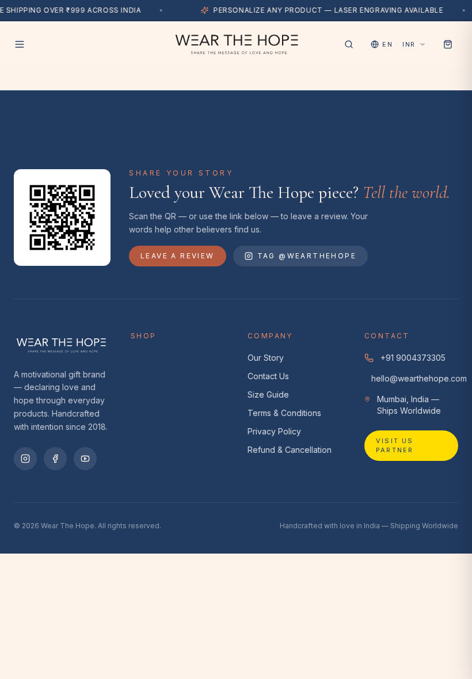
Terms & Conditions (284, 413)
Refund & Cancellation (290, 450)
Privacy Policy (274, 431)
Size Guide (268, 394)
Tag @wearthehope (306, 255)
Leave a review (177, 255)
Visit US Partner (395, 446)
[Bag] (447, 44)
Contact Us (268, 376)
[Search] (348, 44)
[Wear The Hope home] (236, 44)
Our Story (266, 358)
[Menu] (19, 44)
